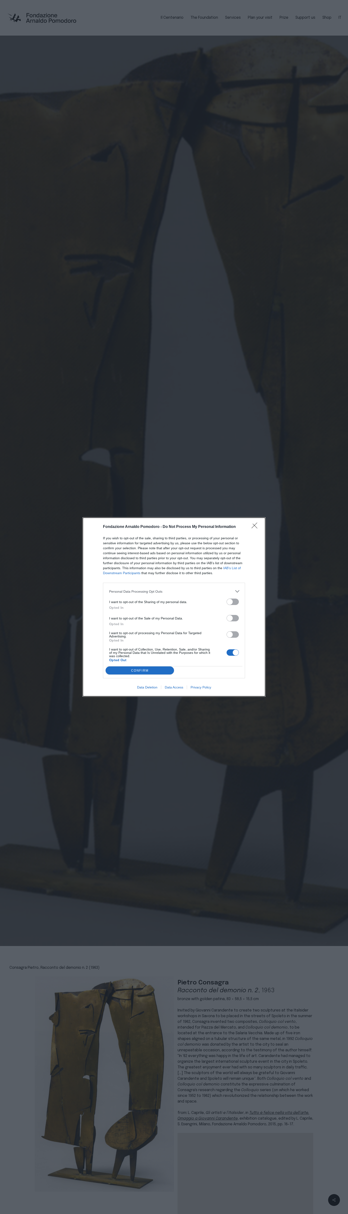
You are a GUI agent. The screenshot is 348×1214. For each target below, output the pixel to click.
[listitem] (174, 591)
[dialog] (174, 607)
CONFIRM (140, 670)
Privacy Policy (201, 687)
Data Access (174, 687)
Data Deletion (147, 687)
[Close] (255, 526)
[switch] (233, 602)
